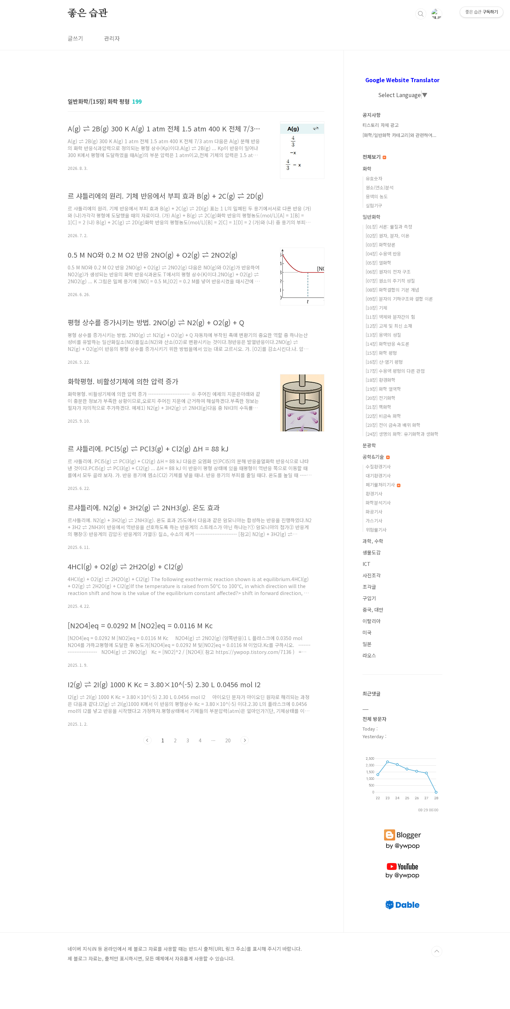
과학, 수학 (373, 540)
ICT (367, 563)
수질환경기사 (378, 466)
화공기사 (374, 511)
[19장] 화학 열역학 (383, 389)
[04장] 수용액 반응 (383, 253)
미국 (367, 632)
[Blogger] (403, 829)
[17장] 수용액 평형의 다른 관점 (395, 371)
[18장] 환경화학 (381, 380)
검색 (421, 14)
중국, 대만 (373, 609)
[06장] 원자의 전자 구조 (388, 271)
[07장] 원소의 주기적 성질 (390, 280)
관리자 (112, 38)
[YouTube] (402, 863)
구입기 (369, 598)
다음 (244, 740)
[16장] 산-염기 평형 (384, 362)
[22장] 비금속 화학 (383, 416)
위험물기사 (376, 529)
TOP (436, 951)
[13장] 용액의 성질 (383, 334)
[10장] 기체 (376, 307)
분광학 (369, 445)
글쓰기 (75, 38)
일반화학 (372, 216)
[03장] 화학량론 (381, 244)
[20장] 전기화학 (381, 398)
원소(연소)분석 (379, 187)
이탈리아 (372, 621)
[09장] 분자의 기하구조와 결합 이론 (399, 298)
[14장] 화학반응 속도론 (387, 343)
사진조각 (372, 575)
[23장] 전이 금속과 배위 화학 (393, 425)
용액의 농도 (377, 196)
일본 (367, 643)
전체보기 (372, 156)
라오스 (369, 655)
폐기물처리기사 (381, 484)
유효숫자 (374, 178)
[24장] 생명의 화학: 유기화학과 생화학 (402, 434)
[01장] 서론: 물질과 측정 (389, 226)
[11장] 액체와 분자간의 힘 (390, 316)
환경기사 (374, 493)
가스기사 (374, 520)
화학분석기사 (378, 502)
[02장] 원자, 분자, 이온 (387, 235)
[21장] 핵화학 (378, 407)
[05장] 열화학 (378, 262)
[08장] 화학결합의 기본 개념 (392, 289)
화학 (367, 168)
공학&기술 (374, 456)
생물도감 (372, 552)
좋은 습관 (88, 13)
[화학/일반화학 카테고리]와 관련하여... (399, 135)
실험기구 (374, 205)
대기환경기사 (378, 475)
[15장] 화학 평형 (381, 353)
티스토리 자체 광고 (381, 125)
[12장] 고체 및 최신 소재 (389, 325)
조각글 (369, 586)
